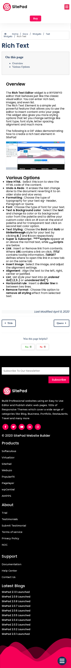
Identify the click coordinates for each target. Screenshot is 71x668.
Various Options (21, 66)
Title (10, 323)
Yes (28, 347)
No (42, 347)
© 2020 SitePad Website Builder (26, 435)
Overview (17, 63)
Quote (60, 323)
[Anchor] (8, 89)
